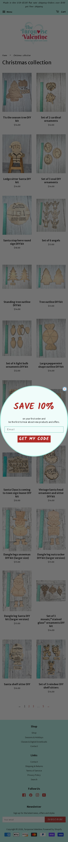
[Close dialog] (65, 389)
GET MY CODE (34, 438)
